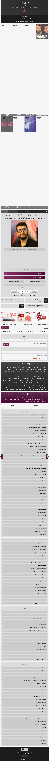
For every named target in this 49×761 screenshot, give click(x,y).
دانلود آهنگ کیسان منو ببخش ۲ (40, 690)
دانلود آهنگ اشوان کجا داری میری (40, 667)
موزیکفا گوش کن (5, 327)
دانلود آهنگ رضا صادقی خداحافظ (40, 715)
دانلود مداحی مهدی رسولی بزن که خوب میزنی (38, 571)
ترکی (28, 214)
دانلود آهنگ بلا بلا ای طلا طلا (41, 465)
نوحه (34, 215)
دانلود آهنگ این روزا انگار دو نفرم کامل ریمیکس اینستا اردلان (35, 414)
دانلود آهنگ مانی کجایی (42, 671)
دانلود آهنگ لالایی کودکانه (41, 503)
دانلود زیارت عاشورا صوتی (41, 656)
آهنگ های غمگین (18, 331)
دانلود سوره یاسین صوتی (41, 659)
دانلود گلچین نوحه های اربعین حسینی (39, 612)
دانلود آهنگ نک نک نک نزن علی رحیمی (39, 436)
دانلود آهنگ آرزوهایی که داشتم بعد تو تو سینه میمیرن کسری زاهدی (34, 718)
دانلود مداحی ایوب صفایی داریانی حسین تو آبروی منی (36, 615)
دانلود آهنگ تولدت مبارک (41, 481)
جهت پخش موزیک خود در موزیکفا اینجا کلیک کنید (24, 21)
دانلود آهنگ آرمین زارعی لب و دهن (40, 581)
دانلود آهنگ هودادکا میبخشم (40, 430)
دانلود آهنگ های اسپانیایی (41, 512)
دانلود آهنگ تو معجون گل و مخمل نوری (39, 433)
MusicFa (23, 16)
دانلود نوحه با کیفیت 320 (37, 273)
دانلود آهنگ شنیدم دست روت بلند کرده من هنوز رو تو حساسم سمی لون (33, 455)
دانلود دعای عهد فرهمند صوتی (40, 652)
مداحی (5, 211)
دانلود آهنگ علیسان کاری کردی (40, 731)
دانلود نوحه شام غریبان (42, 624)
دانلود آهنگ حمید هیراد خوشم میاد (39, 600)
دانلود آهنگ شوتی (43, 500)
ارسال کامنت (6, 344)
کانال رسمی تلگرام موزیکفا (14, 281)
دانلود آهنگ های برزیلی (42, 525)
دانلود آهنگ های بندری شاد (41, 506)
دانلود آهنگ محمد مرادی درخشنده (40, 459)
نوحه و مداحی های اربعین (41, 649)
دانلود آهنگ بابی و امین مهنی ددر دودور (39, 546)
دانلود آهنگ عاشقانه (42, 490)
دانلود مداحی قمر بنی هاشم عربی (40, 637)
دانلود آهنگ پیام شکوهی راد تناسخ (39, 590)
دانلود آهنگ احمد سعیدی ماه (41, 683)
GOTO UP (25, 749)
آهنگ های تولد (30, 331)
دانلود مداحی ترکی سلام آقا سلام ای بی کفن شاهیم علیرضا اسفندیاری (32, 211)
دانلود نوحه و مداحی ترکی (41, 643)
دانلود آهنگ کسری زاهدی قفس (40, 559)
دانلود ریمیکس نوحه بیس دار (41, 646)
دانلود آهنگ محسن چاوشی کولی (40, 587)
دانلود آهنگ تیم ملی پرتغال (41, 452)
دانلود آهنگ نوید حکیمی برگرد (41, 734)
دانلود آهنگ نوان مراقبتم (41, 674)
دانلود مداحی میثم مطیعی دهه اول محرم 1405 (38, 634)
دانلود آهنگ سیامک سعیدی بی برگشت (39, 549)
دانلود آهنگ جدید (43, 743)
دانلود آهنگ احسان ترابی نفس (40, 699)
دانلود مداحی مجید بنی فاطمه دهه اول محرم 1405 (37, 627)
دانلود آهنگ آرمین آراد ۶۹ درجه (40, 471)
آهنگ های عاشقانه (6, 331)
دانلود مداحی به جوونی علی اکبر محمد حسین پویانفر (37, 640)
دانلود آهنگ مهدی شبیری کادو (40, 721)
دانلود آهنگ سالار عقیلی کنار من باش (39, 705)
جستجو (25, 13)
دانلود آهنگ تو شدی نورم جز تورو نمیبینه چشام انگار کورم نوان (35, 680)
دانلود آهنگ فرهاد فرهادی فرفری (40, 677)
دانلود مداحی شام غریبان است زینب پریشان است (37, 621)
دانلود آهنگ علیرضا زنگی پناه (41, 702)
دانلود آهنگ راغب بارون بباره (41, 708)
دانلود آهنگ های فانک (42, 565)
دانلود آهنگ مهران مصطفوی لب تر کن (39, 418)
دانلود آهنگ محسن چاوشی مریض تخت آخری (38, 593)
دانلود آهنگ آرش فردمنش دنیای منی (39, 724)
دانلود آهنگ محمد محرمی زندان (40, 556)
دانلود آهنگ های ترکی (42, 493)
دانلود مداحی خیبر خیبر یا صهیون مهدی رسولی (38, 597)
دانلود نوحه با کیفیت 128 (37, 277)
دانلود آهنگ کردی (43, 484)
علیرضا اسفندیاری (35, 249)
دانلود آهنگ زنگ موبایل (42, 496)
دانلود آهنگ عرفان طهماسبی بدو (40, 584)
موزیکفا (24, 2)
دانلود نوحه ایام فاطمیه (42, 487)
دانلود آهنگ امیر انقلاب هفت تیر (40, 440)
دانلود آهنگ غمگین (42, 477)
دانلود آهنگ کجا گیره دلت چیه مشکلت (39, 424)
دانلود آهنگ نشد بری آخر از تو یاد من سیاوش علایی (37, 443)
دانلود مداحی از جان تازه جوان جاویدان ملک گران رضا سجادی (35, 618)
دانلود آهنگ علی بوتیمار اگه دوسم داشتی (38, 562)
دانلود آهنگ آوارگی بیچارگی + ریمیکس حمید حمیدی (37, 427)
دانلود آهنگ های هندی (42, 522)
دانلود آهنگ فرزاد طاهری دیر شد (40, 552)
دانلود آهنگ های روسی (42, 519)
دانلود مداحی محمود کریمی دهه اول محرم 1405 (37, 630)
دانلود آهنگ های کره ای (42, 515)
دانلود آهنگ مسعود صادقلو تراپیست (39, 603)
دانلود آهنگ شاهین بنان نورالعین (40, 696)
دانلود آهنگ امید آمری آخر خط (41, 421)
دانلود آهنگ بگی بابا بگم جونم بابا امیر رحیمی (38, 446)
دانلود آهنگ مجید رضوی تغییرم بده (40, 578)
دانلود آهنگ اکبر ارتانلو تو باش (40, 712)
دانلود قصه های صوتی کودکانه (40, 531)
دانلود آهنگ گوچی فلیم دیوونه (40, 474)
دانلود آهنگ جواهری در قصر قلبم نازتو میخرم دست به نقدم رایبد (34, 462)
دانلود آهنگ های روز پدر (42, 534)
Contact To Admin (24, 756)
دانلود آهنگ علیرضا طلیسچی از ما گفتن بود (38, 568)
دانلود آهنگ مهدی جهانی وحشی (40, 686)
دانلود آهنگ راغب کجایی (42, 693)
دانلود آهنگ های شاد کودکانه (40, 528)
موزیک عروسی (43, 740)
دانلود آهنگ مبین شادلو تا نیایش (40, 727)
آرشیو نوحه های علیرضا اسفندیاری (35, 281)
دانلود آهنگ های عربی (42, 509)
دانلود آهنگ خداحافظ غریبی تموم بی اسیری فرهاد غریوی (36, 468)
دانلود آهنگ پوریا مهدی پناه (41, 449)
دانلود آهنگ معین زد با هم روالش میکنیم (38, 574)
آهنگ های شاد (42, 331)
